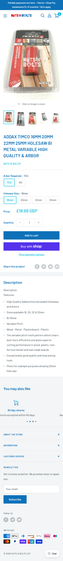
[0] (56, 16)
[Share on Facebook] (37, 266)
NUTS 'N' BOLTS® (12, 163)
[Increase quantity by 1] (38, 222)
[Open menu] (5, 15)
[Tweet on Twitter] (50, 266)
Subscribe (15, 499)
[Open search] (43, 16)
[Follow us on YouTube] (19, 519)
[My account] (49, 16)
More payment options (31, 254)
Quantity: (9, 222)
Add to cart (31, 235)
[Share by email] (57, 266)
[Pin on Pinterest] (43, 266)
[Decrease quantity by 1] (20, 222)
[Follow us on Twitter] (12, 519)
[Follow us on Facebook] (6, 519)
